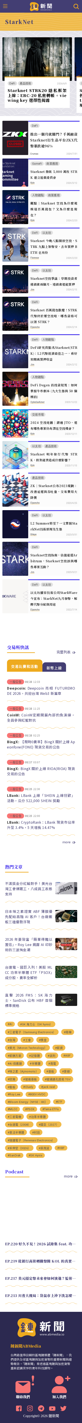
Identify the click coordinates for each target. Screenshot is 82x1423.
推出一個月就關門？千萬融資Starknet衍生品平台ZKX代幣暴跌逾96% (53, 140)
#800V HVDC (36, 1094)
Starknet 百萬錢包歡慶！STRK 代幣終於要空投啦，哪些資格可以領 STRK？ (53, 316)
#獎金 (43, 1040)
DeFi (12, 83)
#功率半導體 (37, 1116)
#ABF (67, 1055)
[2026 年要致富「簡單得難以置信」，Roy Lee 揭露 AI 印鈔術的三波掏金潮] (66, 949)
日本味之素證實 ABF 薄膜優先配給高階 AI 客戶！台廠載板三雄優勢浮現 (28, 916)
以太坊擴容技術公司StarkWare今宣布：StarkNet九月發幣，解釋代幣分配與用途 (53, 598)
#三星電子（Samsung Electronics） (32, 1032)
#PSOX (30, 1109)
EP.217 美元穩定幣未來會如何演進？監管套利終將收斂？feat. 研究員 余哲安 (41, 1278)
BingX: (13, 741)
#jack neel (48, 1087)
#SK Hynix (35, 1155)
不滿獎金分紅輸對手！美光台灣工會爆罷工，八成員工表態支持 (28, 888)
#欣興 (12, 1079)
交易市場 (38, 414)
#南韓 (68, 1032)
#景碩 (66, 1071)
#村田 (36, 1132)
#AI (10, 1024)
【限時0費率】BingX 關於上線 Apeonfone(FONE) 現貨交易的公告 (41, 744)
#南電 (52, 1063)
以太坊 (46, 232)
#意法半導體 (16, 1132)
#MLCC (12, 1109)
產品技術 (25, 83)
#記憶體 (34, 1055)
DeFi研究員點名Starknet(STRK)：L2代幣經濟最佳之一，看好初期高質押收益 (53, 353)
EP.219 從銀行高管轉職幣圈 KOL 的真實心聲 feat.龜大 (41, 1261)
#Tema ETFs (50, 1109)
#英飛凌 (44, 1148)
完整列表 (64, 651)
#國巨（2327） (49, 1124)
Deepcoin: (16, 688)
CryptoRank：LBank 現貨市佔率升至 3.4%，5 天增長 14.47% (41, 825)
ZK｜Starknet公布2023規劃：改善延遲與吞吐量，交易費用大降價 (53, 492)
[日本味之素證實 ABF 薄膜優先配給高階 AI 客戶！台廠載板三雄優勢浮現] (66, 921)
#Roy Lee (14, 1094)
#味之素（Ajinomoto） (23, 1071)
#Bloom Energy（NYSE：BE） (28, 1102)
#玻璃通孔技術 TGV (58, 1079)
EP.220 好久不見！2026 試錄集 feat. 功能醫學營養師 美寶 (41, 1243)
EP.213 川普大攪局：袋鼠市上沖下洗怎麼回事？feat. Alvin (41, 1295)
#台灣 (12, 1040)
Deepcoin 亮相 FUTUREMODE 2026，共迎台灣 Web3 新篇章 (41, 690)
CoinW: (13, 714)
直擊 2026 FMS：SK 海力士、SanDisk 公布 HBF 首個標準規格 (28, 1000)
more (66, 842)
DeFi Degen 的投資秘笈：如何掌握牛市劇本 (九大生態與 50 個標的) (53, 391)
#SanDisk (14, 1155)
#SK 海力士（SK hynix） (36, 1024)
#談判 (52, 1055)
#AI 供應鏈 (15, 1063)
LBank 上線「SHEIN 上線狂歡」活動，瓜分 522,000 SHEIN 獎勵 (41, 798)
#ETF (59, 1101)
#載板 (12, 1087)
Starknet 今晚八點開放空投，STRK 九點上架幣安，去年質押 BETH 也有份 (53, 247)
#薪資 (59, 1048)
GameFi (37, 163)
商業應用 (52, 163)
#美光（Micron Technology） (27, 1048)
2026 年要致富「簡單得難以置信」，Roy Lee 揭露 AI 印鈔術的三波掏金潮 (28, 944)
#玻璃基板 (30, 1079)
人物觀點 (38, 195)
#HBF (61, 1148)
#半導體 (35, 1063)
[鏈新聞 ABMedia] (41, 6)
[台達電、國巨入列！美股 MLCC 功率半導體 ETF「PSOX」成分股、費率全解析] (66, 977)
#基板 (50, 1071)
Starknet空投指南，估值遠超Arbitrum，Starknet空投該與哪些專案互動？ (53, 561)
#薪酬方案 (14, 1055)
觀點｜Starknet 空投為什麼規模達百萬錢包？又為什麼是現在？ (53, 209)
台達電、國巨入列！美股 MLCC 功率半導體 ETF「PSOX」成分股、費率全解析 (28, 972)
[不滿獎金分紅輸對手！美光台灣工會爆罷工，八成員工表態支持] (66, 893)
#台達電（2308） (19, 1124)
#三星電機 (14, 1116)
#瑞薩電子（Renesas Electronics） (31, 1140)
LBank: (13, 795)
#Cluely (28, 1087)
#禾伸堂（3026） (19, 1148)
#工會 (27, 1040)
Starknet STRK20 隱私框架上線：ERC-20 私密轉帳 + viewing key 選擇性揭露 (37, 95)
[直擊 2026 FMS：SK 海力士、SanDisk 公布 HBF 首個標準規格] (66, 1005)
